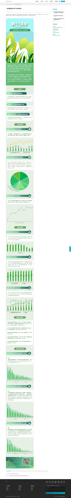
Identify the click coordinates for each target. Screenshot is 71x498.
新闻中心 (9, 4)
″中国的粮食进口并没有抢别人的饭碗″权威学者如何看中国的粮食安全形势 (18, 475)
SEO (61, 496)
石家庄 (60, 496)
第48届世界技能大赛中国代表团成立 (58, 15)
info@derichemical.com (56, 35)
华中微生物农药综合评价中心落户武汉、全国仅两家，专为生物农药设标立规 (59, 12)
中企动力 (58, 496)
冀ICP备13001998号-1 (14, 496)
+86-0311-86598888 (56, 32)
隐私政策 (64, 496)
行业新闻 (12, 4)
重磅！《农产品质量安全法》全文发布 (14, 473)
